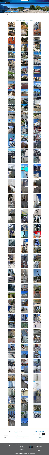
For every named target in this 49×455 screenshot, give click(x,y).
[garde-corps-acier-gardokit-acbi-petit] (24, 122)
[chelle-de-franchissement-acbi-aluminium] (24, 167)
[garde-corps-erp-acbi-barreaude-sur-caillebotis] (24, 62)
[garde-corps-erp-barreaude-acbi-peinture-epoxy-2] (11, 40)
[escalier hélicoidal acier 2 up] (37, 309)
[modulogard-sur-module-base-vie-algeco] (24, 130)
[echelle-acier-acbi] (37, 182)
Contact (38, 2)
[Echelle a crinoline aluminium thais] (11, 369)
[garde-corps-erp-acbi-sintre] (24, 32)
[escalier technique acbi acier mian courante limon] (24, 264)
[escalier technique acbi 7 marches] (11, 257)
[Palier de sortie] (24, 399)
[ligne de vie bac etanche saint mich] (11, 347)
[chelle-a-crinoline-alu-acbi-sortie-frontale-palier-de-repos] (24, 145)
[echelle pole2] (11, 399)
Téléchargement (43, 2)
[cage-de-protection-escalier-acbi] (11, 205)
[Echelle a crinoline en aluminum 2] (37, 384)
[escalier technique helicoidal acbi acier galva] (11, 272)
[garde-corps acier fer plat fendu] (11, 302)
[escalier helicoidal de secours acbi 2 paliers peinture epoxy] (37, 242)
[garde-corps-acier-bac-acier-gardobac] (24, 115)
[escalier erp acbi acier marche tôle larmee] (37, 234)
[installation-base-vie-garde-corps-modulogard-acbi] (37, 85)
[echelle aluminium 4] (37, 399)
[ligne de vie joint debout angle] (11, 339)
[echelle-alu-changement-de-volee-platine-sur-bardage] (24, 160)
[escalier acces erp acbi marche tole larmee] (37, 205)
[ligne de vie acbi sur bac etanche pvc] (37, 324)
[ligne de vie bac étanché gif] (11, 332)
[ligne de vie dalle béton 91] (24, 347)
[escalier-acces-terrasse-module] (24, 287)
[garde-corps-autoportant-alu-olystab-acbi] (37, 92)
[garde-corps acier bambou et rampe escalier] (24, 302)
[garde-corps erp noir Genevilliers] (11, 362)
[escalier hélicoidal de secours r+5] (37, 249)
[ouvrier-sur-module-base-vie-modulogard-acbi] (11, 137)
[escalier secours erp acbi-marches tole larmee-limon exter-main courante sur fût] (24, 249)
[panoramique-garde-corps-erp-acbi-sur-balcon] (24, 77)
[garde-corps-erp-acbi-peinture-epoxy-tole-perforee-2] (24, 47)
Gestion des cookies (32, 453)
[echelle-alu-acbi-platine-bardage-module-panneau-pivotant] (11, 175)
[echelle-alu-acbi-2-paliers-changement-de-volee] (24, 190)
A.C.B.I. (14, 2)
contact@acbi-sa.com (39, 450)
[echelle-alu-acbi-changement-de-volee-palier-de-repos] (37, 175)
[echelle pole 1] (37, 392)
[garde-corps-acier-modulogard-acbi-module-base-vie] (11, 85)
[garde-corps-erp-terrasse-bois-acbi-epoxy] (11, 32)
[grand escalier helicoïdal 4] (24, 414)
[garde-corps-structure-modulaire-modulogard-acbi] (24, 294)
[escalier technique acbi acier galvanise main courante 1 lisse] (37, 257)
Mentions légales (27, 453)
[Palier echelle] (24, 377)
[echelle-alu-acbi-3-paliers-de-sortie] (24, 197)
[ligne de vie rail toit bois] (37, 339)
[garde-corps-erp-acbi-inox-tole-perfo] (24, 55)
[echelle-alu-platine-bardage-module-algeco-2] (37, 152)
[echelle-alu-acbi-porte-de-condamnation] (11, 182)
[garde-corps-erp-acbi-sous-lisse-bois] (11, 25)
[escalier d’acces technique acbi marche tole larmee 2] (11, 219)
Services (26, 2)
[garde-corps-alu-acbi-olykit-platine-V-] (24, 100)
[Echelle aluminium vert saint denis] (24, 369)
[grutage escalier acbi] (37, 272)
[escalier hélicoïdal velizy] (11, 414)
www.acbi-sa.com (38, 449)
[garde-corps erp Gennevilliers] (37, 354)
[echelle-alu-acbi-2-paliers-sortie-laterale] (11, 197)
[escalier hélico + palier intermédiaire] (37, 317)
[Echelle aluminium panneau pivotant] (37, 377)
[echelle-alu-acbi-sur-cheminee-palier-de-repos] (24, 175)
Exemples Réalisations (22, 447)
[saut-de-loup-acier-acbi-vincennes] (11, 294)
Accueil (11, 2)
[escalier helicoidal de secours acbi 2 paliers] (24, 242)
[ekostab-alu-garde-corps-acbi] (24, 107)
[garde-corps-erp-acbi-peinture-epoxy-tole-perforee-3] (37, 47)
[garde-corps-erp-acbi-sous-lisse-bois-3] (24, 40)
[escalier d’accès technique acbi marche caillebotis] (11, 212)
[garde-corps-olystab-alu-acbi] (11, 100)
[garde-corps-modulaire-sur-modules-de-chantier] (11, 130)
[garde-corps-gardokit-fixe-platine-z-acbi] (11, 92)
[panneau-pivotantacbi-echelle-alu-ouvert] (24, 152)
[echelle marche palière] (11, 407)
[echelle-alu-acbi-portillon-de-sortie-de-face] (11, 167)
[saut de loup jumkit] (11, 377)
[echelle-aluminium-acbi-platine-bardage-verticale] (11, 160)
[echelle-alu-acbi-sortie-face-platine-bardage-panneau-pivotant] (37, 167)
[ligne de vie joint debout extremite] (37, 332)
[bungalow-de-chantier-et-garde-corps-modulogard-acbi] (37, 70)
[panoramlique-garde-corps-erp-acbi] (37, 77)
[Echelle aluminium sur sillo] (11, 384)
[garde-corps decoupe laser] (37, 294)
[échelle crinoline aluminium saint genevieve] (11, 309)
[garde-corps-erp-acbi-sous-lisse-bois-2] (11, 47)
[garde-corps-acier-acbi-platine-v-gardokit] (11, 122)
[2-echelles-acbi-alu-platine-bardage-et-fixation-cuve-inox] (24, 182)
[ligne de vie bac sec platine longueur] (24, 332)
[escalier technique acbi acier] (24, 257)
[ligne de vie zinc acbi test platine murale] (11, 354)
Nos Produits (21, 445)
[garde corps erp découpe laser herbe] (24, 354)
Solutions (22, 2)
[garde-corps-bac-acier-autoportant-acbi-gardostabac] (37, 100)
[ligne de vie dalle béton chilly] (24, 339)
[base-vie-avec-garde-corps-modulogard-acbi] (24, 70)
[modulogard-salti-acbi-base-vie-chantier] (37, 122)
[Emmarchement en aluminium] (37, 369)
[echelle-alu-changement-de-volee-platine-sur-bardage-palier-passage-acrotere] (37, 145)
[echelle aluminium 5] (24, 407)
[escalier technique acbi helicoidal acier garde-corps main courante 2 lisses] (37, 264)
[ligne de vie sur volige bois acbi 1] (11, 324)
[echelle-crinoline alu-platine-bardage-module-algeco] (11, 152)
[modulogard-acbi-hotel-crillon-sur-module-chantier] (37, 137)
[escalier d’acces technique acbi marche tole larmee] (37, 212)
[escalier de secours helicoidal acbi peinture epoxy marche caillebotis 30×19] (24, 234)
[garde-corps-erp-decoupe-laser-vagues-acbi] (37, 40)
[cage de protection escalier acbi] (24, 279)
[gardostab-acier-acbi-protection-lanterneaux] (24, 85)
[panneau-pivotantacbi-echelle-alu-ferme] (37, 160)
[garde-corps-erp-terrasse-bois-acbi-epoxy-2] (24, 25)
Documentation (21, 449)
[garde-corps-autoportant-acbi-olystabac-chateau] (11, 107)
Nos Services (21, 446)
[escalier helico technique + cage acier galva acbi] (11, 249)
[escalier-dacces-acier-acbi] (11, 287)
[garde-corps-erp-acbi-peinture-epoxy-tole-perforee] (11, 55)
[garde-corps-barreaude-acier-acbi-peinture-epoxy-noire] (11, 62)
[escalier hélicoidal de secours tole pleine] (24, 309)
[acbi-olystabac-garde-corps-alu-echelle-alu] (11, 115)
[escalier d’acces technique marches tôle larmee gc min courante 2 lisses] (37, 25)
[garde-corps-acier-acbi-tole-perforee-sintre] (11, 70)
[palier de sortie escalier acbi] (11, 279)
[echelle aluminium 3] (11, 392)
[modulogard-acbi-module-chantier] (37, 130)
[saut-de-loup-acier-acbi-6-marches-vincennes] (37, 287)
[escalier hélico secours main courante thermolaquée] (24, 317)
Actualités (34, 2)
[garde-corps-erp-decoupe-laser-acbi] (11, 77)
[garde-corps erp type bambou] (37, 302)
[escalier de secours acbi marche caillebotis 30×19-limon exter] (24, 219)
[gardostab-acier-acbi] (24, 92)
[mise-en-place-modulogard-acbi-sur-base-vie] (24, 137)
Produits (18, 2)
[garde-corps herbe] (24, 422)
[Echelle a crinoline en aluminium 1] (24, 384)
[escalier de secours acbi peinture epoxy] (24, 227)
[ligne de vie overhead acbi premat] (24, 362)
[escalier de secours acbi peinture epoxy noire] (11, 234)
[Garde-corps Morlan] (37, 414)
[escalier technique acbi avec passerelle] (11, 264)
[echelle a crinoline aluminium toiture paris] (11, 422)
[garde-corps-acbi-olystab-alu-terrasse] (37, 107)
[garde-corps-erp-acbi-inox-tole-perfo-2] (37, 55)
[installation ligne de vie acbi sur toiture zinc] (37, 347)
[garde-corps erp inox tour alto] (37, 362)
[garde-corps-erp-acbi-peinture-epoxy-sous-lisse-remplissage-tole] (37, 62)
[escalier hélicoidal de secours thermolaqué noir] (11, 317)
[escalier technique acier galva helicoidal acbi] (24, 272)
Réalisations (30, 2)
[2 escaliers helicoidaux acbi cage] (24, 205)
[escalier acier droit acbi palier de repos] (24, 212)
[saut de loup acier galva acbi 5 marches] (37, 279)
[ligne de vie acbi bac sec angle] (24, 324)
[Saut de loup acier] (37, 407)
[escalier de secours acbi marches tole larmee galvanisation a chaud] (37, 219)
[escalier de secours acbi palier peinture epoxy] (11, 227)
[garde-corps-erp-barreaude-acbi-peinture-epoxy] (37, 32)
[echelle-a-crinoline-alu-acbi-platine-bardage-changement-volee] (37, 190)
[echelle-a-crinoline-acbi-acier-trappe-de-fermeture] (37, 197)
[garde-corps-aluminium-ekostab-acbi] (37, 115)
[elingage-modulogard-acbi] (11, 145)
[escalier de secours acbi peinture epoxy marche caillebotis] (37, 227)
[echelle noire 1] (24, 392)
